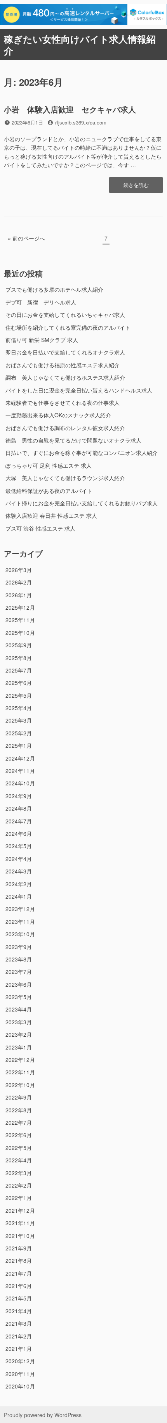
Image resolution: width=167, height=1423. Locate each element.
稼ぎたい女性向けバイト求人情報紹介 (80, 44)
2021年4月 (18, 1311)
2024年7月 (18, 821)
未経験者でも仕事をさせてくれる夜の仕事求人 (62, 402)
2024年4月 (18, 859)
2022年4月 (18, 1160)
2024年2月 (18, 884)
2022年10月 (20, 1085)
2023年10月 (20, 934)
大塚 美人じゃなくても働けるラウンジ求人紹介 (65, 478)
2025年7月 (18, 670)
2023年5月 (18, 997)
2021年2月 (18, 1336)
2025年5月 (18, 695)
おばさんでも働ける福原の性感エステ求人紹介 (62, 365)
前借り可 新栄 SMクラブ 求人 (41, 340)
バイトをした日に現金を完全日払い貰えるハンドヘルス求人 (78, 390)
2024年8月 (18, 808)
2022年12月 (20, 1059)
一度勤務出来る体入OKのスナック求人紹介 (58, 415)
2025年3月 (18, 720)
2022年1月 (18, 1198)
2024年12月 (20, 758)
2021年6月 (18, 1286)
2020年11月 (20, 1374)
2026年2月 (18, 582)
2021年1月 (18, 1348)
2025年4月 (18, 708)
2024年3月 (18, 871)
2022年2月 (18, 1185)
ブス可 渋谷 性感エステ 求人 (40, 528)
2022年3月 (18, 1173)
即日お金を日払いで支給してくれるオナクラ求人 (65, 352)
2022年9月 (18, 1097)
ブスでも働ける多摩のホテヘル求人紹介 (54, 289)
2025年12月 (20, 607)
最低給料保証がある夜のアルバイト (48, 491)
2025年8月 (18, 658)
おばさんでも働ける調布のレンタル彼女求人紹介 (65, 428)
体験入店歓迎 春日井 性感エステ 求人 (51, 515)
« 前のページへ (26, 238)
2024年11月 (20, 771)
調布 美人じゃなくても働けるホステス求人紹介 (65, 377)
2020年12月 (20, 1361)
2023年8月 (18, 959)
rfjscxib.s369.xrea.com (80, 122)
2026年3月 (18, 570)
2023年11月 (20, 921)
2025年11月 (20, 620)
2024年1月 (18, 896)
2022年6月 (18, 1135)
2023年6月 (18, 984)
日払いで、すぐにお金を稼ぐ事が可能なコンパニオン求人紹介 (81, 452)
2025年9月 (18, 645)
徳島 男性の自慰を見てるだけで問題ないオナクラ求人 (73, 440)
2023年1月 (18, 1047)
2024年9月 (18, 796)
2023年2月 (18, 1034)
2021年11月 (20, 1223)
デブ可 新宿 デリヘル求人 (40, 302)
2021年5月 (18, 1298)
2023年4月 (18, 1009)
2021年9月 (18, 1248)
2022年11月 (20, 1072)
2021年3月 (18, 1323)
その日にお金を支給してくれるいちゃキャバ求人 (65, 314)
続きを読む (136, 187)
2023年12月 (20, 909)
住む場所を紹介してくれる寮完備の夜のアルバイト (67, 327)
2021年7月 (18, 1273)
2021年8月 (18, 1260)
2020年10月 (20, 1386)
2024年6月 (18, 833)
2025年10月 (20, 632)
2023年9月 (18, 947)
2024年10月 (20, 783)
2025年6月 (18, 682)
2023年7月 (18, 971)
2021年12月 (20, 1210)
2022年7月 (18, 1122)
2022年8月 (18, 1110)
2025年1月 (18, 745)
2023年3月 (18, 1022)
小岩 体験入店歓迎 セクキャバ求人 (70, 109)
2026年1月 (18, 595)
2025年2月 (18, 733)
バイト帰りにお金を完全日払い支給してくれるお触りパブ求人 (81, 503)
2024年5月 (18, 846)
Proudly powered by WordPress (43, 1415)
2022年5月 (18, 1148)
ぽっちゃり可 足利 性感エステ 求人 (48, 465)
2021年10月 (20, 1236)
